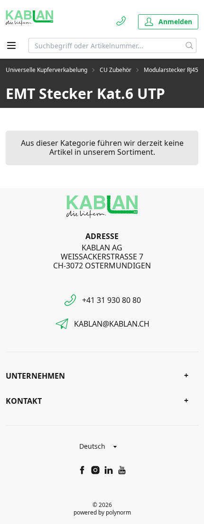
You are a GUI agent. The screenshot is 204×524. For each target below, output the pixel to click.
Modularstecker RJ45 (171, 70)
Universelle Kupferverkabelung (46, 70)
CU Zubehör (115, 70)
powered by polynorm (102, 512)
